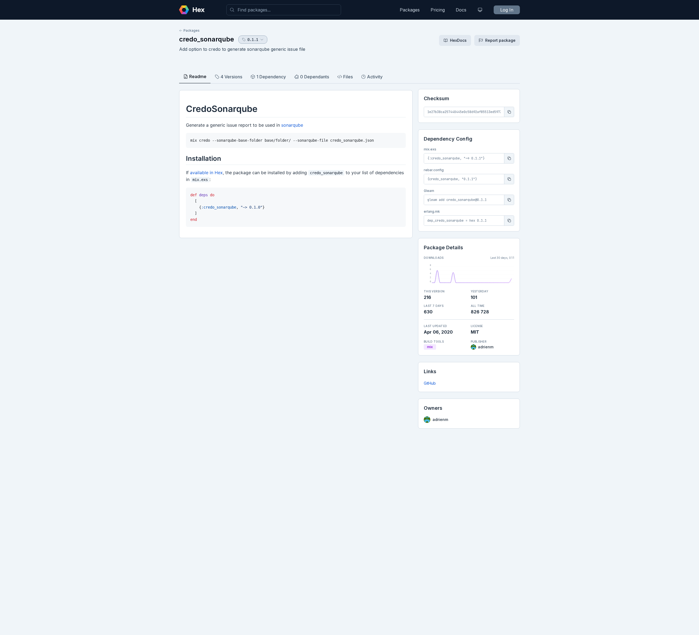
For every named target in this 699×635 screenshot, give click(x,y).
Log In (506, 10)
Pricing (438, 10)
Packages (410, 10)
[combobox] (283, 9)
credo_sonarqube (206, 39)
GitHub (430, 383)
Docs (461, 10)
